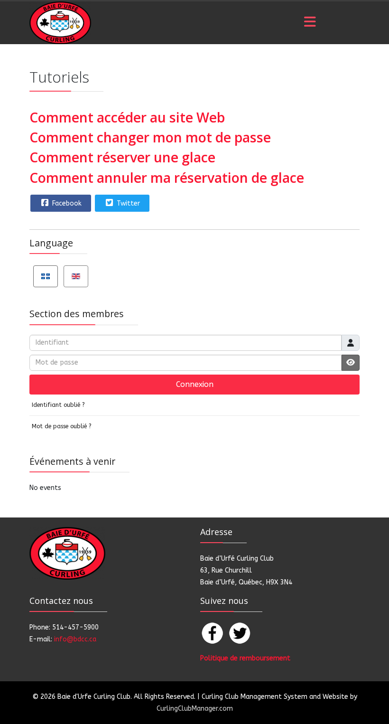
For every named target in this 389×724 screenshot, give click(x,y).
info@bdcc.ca (75, 639)
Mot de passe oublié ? (62, 426)
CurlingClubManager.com (195, 709)
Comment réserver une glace (122, 157)
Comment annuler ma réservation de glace (166, 177)
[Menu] (309, 22)
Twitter (127, 203)
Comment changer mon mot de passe (150, 137)
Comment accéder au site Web (127, 117)
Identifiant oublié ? (58, 404)
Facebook (66, 203)
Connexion (194, 384)
